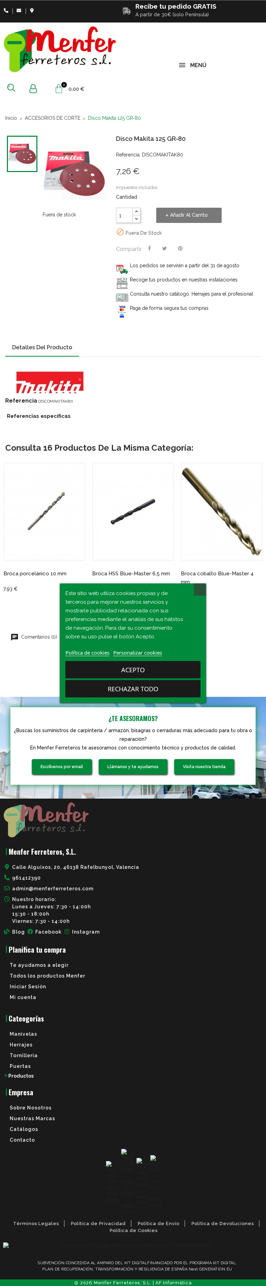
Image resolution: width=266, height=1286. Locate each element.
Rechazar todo (133, 688)
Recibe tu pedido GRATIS (175, 6)
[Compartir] (149, 248)
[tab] (133, 1075)
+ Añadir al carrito (36, 552)
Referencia (21, 401)
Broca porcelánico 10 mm (34, 573)
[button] (11, 87)
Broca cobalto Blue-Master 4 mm (217, 577)
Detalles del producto (42, 347)
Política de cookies (87, 652)
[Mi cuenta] (33, 89)
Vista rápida (52, 552)
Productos (21, 1076)
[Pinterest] (180, 248)
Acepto (133, 669)
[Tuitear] (164, 248)
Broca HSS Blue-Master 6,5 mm (131, 573)
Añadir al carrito (189, 215)
